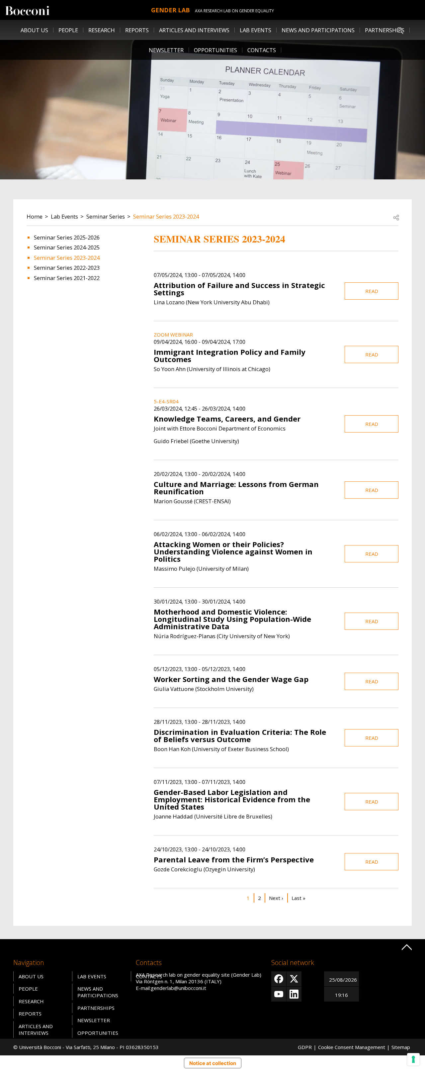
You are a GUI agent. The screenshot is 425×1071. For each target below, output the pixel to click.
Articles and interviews (194, 30)
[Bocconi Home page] (27, 10)
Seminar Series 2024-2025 (67, 247)
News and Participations (318, 30)
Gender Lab (170, 10)
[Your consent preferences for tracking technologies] (413, 1059)
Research (31, 1001)
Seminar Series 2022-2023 (67, 267)
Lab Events (64, 216)
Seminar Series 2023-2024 (166, 216)
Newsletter (166, 50)
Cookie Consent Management (351, 1047)
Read (371, 291)
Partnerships (384, 30)
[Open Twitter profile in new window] (294, 978)
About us (34, 30)
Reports (137, 30)
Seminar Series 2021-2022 (67, 278)
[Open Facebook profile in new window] (278, 978)
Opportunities (215, 50)
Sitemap (400, 1047)
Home (34, 216)
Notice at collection (212, 1063)
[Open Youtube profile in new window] (278, 994)
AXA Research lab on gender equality (234, 11)
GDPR (305, 1047)
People (28, 988)
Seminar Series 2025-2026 (67, 237)
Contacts (261, 50)
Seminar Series (105, 216)
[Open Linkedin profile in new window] (294, 994)
